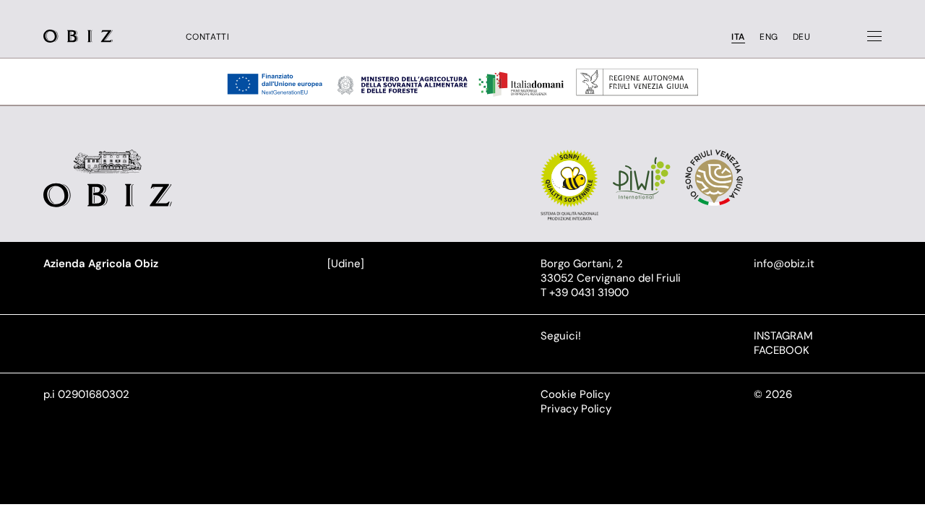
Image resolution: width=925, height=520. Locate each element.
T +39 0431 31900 (585, 292)
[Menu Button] (874, 36)
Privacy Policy (576, 409)
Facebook (781, 350)
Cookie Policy (575, 394)
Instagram (783, 336)
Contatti (208, 37)
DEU (802, 37)
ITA (738, 37)
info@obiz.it (784, 263)
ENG (769, 37)
